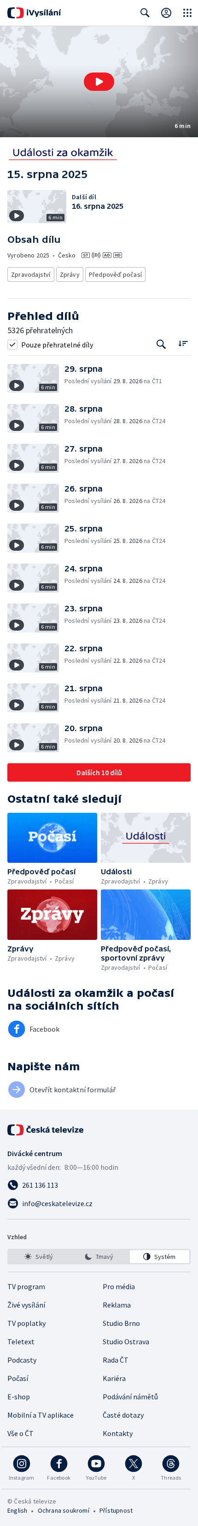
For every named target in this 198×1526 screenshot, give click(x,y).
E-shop (18, 1396)
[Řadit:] (183, 343)
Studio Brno (121, 1323)
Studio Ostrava (126, 1341)
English (17, 1510)
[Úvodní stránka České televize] (46, 1129)
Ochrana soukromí (63, 1510)
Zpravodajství (31, 274)
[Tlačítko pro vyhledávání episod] (161, 344)
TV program (26, 1286)
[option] (38, 1256)
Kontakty (118, 1433)
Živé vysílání (26, 1304)
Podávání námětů (130, 1396)
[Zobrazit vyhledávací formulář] (145, 13)
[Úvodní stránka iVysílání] (34, 12)
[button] (99, 81)
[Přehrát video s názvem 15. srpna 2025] (99, 82)
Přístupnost (116, 1510)
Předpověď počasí (115, 274)
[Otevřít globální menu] (187, 13)
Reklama (117, 1304)
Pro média (119, 1286)
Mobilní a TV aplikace (40, 1415)
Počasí (17, 1378)
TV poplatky (26, 1323)
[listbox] (99, 1256)
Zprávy (70, 274)
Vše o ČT (20, 1433)
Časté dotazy (123, 1415)
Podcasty (21, 1359)
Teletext (21, 1341)
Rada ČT (115, 1359)
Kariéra (114, 1378)
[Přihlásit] (166, 13)
